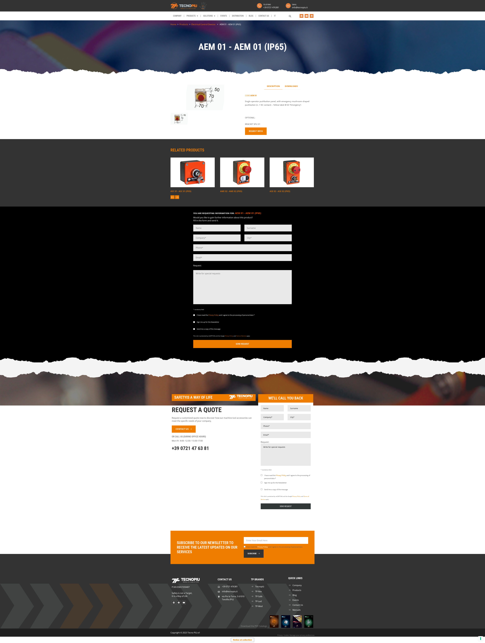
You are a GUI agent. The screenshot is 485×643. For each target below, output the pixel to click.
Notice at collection (242, 640)
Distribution (238, 16)
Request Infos (256, 131)
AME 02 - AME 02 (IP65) (231, 191)
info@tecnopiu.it (300, 7)
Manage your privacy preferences (301, 635)
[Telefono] (259, 5)
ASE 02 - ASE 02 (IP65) (280, 191)
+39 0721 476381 (271, 7)
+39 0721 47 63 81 (190, 448)
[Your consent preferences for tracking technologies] (480, 638)
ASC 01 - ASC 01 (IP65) (181, 191)
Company (177, 16)
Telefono (267, 5)
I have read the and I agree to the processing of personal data (274, 547)
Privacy (280, 635)
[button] (290, 16)
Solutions (208, 16)
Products (191, 16)
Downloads (291, 86)
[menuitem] (275, 16)
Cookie (286, 635)
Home (173, 24)
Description (273, 86)
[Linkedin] (311, 16)
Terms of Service (241, 336)
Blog (251, 16)
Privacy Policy (213, 315)
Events (223, 16)
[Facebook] (301, 16)
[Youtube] (306, 16)
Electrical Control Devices (203, 24)
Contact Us (263, 16)
